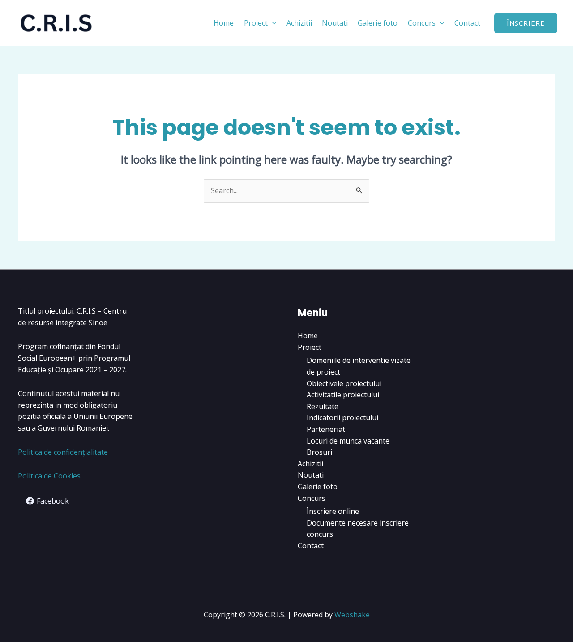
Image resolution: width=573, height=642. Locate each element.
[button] (272, 23)
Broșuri (319, 452)
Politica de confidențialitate (63, 452)
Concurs (422, 23)
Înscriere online (333, 511)
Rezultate (322, 406)
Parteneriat (326, 429)
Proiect (256, 23)
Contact (467, 23)
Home (224, 23)
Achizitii (299, 23)
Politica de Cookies (49, 476)
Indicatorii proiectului (342, 417)
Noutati (335, 23)
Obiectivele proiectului (344, 383)
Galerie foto (378, 23)
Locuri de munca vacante (348, 441)
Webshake (352, 615)
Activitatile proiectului (343, 395)
